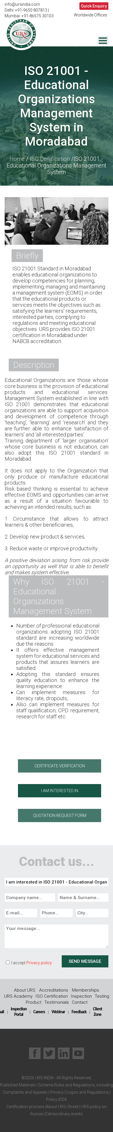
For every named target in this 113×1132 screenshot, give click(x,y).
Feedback (79, 1012)
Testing (102, 996)
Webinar (58, 1012)
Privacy (56, 1092)
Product (33, 1002)
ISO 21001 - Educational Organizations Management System (56, 166)
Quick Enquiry (94, 6)
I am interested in (59, 790)
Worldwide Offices (90, 15)
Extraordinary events (64, 1114)
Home (17, 159)
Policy (51, 1099)
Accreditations (53, 990)
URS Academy (18, 996)
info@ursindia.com (22, 4)
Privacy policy (39, 962)
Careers (39, 1012)
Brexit (73, 1106)
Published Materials (18, 1085)
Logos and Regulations (87, 1092)
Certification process (25, 1106)
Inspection (81, 996)
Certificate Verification (59, 766)
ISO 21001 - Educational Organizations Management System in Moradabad (56, 106)
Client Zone (97, 1012)
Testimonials (56, 1002)
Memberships (85, 990)
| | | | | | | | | (56, 1099)
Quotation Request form (59, 815)
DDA (63, 1099)
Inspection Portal (19, 1012)
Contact (80, 1002)
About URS (24, 990)
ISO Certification (50, 159)
